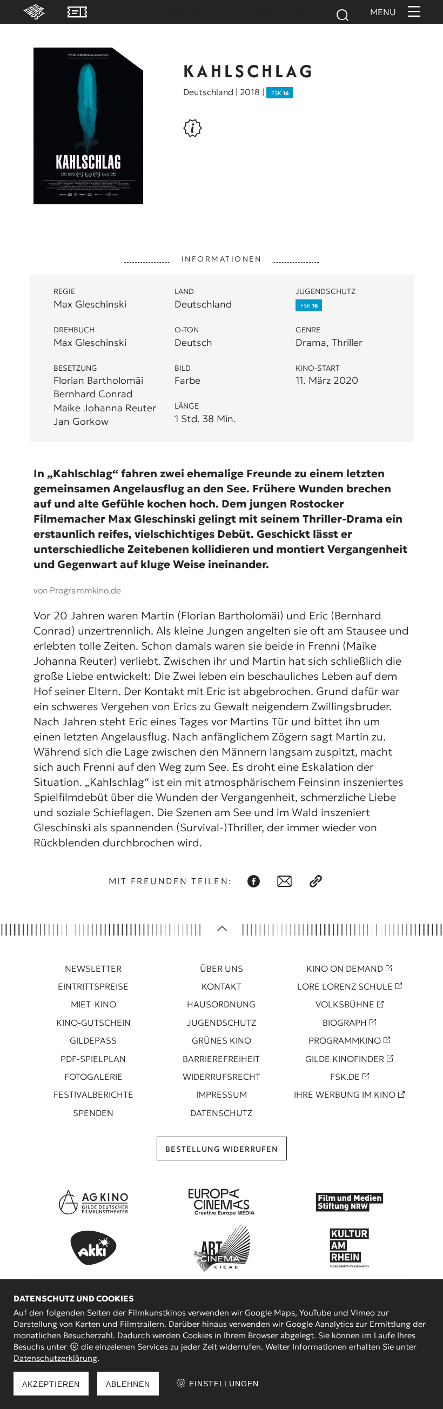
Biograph (345, 1022)
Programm (181, 11)
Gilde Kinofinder (344, 1058)
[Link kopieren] (316, 881)
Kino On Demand (344, 968)
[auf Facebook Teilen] (253, 881)
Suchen (342, 15)
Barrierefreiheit (221, 1058)
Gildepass (93, 1040)
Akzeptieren (51, 1384)
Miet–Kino (93, 1004)
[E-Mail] (284, 881)
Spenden (93, 1112)
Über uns (221, 968)
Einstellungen (222, 1383)
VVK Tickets (77, 12)
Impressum (221, 1094)
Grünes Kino (221, 1040)
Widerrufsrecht (221, 1076)
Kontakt (221, 986)
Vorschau (305, 11)
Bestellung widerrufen (221, 1149)
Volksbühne (345, 1004)
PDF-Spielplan (93, 1058)
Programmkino (344, 1040)
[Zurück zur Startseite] (29, 12)
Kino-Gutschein (93, 1022)
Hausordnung (221, 1004)
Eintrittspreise (93, 986)
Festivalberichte (93, 1094)
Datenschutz (221, 1112)
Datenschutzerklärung (55, 1358)
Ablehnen (128, 1384)
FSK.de (345, 1076)
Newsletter (93, 968)
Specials (229, 11)
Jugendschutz (221, 1022)
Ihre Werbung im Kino (344, 1094)
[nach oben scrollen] (221, 930)
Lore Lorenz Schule (345, 986)
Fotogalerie (93, 1076)
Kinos (265, 11)
